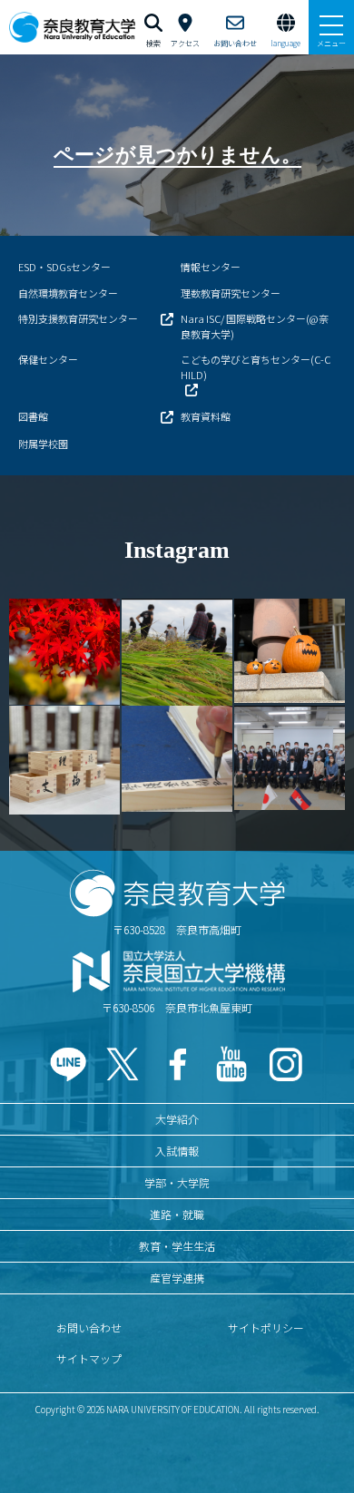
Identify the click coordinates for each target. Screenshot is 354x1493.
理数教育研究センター (230, 293)
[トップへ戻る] (318, 1440)
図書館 (33, 416)
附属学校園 (43, 443)
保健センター (48, 359)
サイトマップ (89, 1358)
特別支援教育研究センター (78, 318)
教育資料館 (206, 416)
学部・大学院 (177, 1182)
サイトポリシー (266, 1327)
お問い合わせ (89, 1327)
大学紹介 (177, 1119)
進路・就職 (177, 1214)
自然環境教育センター (68, 293)
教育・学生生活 (177, 1246)
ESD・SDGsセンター (64, 266)
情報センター (211, 266)
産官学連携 (177, 1277)
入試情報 (177, 1150)
